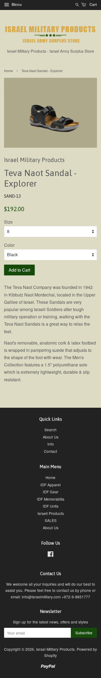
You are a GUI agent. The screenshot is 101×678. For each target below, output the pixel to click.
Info (50, 444)
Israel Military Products (55, 649)
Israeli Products (50, 513)
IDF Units (50, 506)
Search (50, 429)
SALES (51, 520)
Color (9, 245)
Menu (16, 4)
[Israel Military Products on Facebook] (50, 555)
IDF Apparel (50, 484)
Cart (92, 4)
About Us (50, 437)
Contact (50, 451)
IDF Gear (50, 491)
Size (8, 222)
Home (8, 70)
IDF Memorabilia (50, 499)
